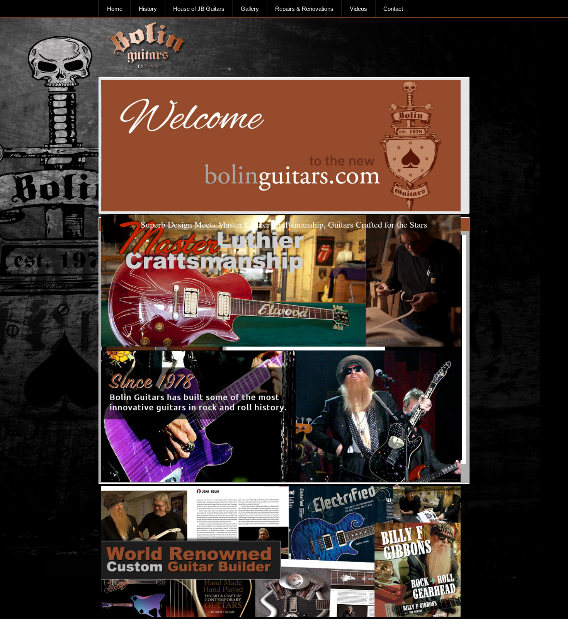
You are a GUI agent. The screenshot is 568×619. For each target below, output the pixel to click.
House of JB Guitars (198, 8)
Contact (393, 8)
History (148, 8)
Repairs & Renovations (304, 8)
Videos (358, 8)
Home (114, 8)
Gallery (250, 8)
